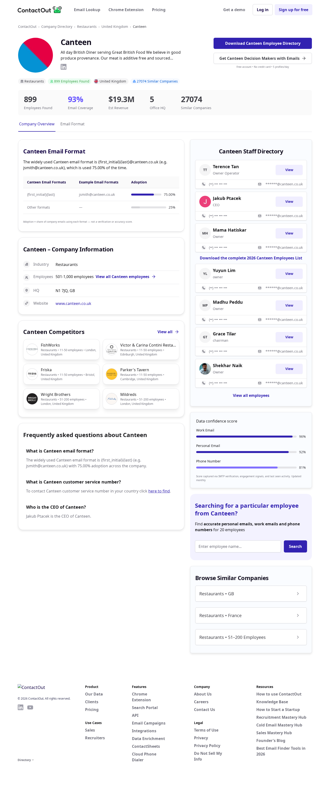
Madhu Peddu (228, 302)
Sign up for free (293, 9)
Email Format (72, 124)
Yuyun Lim (224, 270)
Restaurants (87, 26)
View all (165, 331)
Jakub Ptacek (227, 198)
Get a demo (234, 9)
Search (295, 546)
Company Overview (37, 124)
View (289, 169)
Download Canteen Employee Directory (263, 43)
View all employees (251, 395)
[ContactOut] (41, 9)
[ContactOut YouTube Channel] (30, 730)
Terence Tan (226, 166)
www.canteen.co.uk (73, 303)
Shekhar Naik (227, 365)
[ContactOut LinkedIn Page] (20, 730)
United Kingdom (114, 26)
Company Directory (56, 26)
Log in (263, 9)
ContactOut (27, 26)
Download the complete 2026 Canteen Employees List (251, 258)
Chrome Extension (126, 9)
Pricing (158, 9)
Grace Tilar (224, 333)
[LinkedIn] (63, 67)
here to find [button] (159, 491)
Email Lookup (87, 9)
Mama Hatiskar (229, 229)
